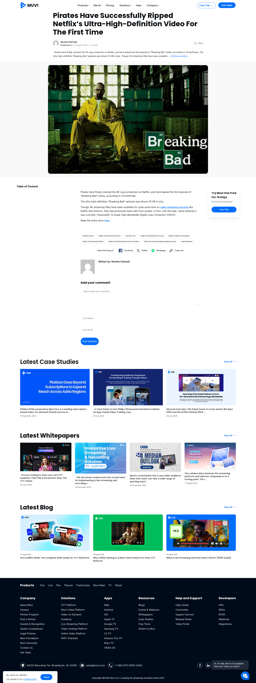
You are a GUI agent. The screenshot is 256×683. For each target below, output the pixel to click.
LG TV (107, 633)
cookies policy (30, 679)
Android (108, 609)
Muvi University (28, 642)
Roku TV (109, 642)
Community (182, 609)
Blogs (142, 604)
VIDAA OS (109, 647)
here (106, 220)
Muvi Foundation (29, 638)
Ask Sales (226, 5)
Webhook (224, 619)
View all (228, 361)
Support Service (184, 614)
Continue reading (179, 56)
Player (118, 585)
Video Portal (182, 623)
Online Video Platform (73, 633)
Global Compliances (31, 628)
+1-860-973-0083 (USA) (128, 665)
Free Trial (204, 5)
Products (83, 5)
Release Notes (183, 619)
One (42, 585)
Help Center (182, 604)
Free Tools (144, 623)
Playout (68, 585)
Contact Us (26, 647)
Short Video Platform (72, 609)
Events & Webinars (149, 609)
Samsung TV (111, 628)
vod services (87, 236)
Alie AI (96, 5)
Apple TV (109, 619)
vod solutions (186, 241)
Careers (24, 609)
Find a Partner (28, 619)
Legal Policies (28, 633)
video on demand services (152, 236)
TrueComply (83, 585)
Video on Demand (71, 614)
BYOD (222, 614)
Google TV (110, 623)
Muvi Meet (99, 585)
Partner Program (29, 614)
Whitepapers (146, 614)
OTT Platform (68, 604)
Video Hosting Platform (74, 628)
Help (138, 5)
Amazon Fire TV (113, 638)
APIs (221, 604)
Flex (58, 585)
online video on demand (178, 236)
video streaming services (174, 207)
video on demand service (109, 236)
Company (152, 5)
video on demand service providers (123, 241)
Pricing (110, 5)
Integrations (225, 623)
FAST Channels (69, 638)
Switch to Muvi (147, 628)
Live (50, 585)
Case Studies (146, 619)
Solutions (125, 5)
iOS (106, 614)
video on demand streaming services (160, 241)
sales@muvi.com (95, 665)
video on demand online (92, 241)
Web (106, 604)
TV (110, 585)
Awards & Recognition (32, 623)
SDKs (222, 609)
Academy (66, 619)
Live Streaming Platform (74, 623)
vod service (130, 236)
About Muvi (26, 604)
